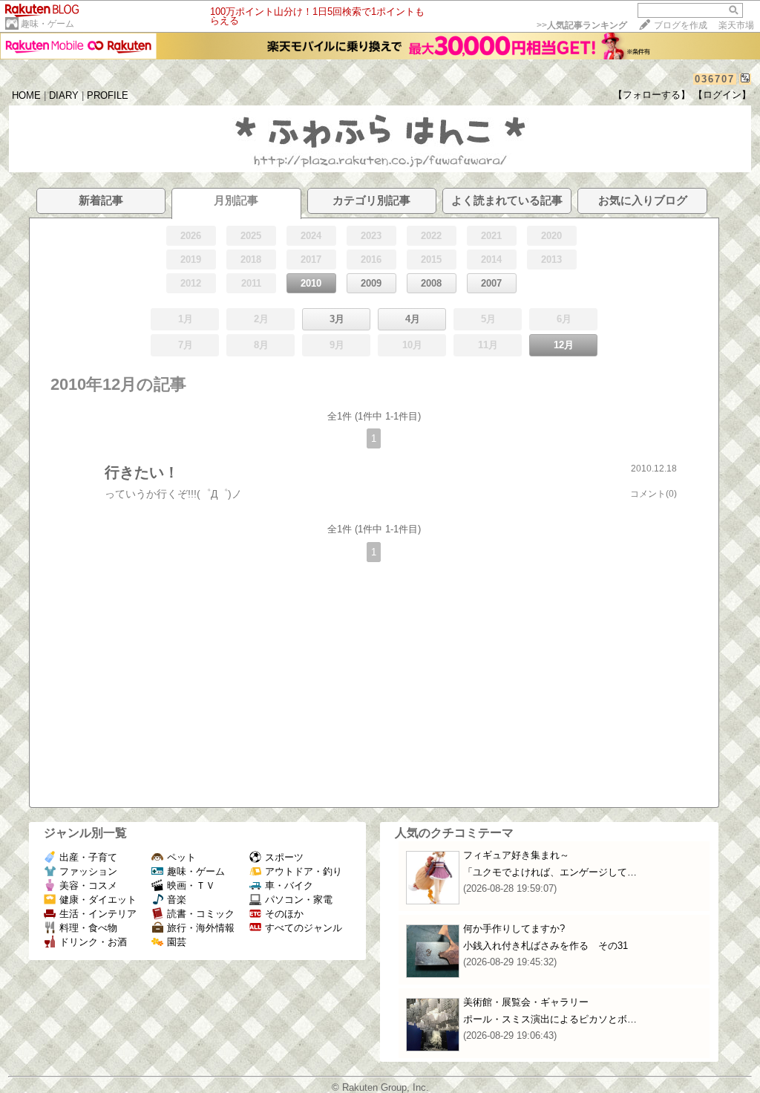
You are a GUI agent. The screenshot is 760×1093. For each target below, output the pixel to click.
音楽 (176, 899)
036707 (715, 79)
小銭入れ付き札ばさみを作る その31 (545, 945)
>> (582, 25)
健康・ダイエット (98, 899)
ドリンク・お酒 (93, 941)
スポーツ (284, 857)
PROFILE (107, 95)
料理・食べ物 (88, 927)
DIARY (64, 95)
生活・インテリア (98, 913)
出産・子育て (88, 857)
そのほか (284, 913)
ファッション (88, 871)
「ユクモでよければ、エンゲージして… (550, 872)
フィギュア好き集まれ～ (516, 855)
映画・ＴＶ (191, 885)
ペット (181, 857)
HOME (26, 95)
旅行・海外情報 (201, 927)
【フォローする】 (651, 94)
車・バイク (289, 885)
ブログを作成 (680, 25)
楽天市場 (736, 25)
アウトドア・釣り (303, 871)
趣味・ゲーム (47, 24)
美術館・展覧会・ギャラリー (526, 1002)
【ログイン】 (722, 94)
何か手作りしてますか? (514, 928)
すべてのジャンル (303, 927)
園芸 (176, 941)
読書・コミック (201, 913)
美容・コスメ (88, 885)
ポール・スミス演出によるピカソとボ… (550, 1019)
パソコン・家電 (298, 899)
